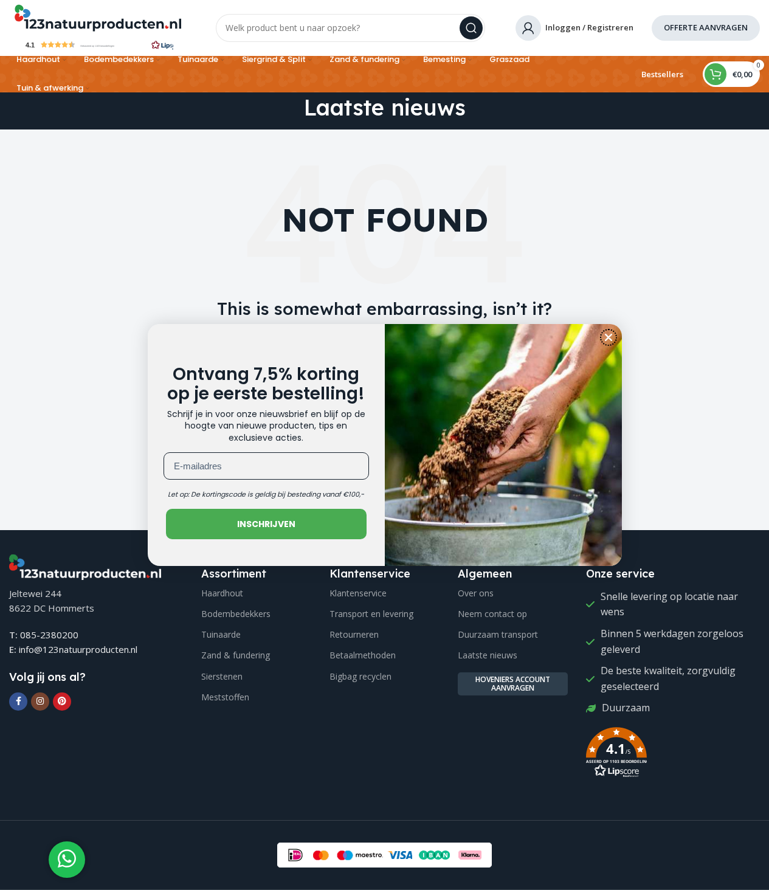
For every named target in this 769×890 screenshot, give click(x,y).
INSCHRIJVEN (266, 524)
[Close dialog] (608, 337)
